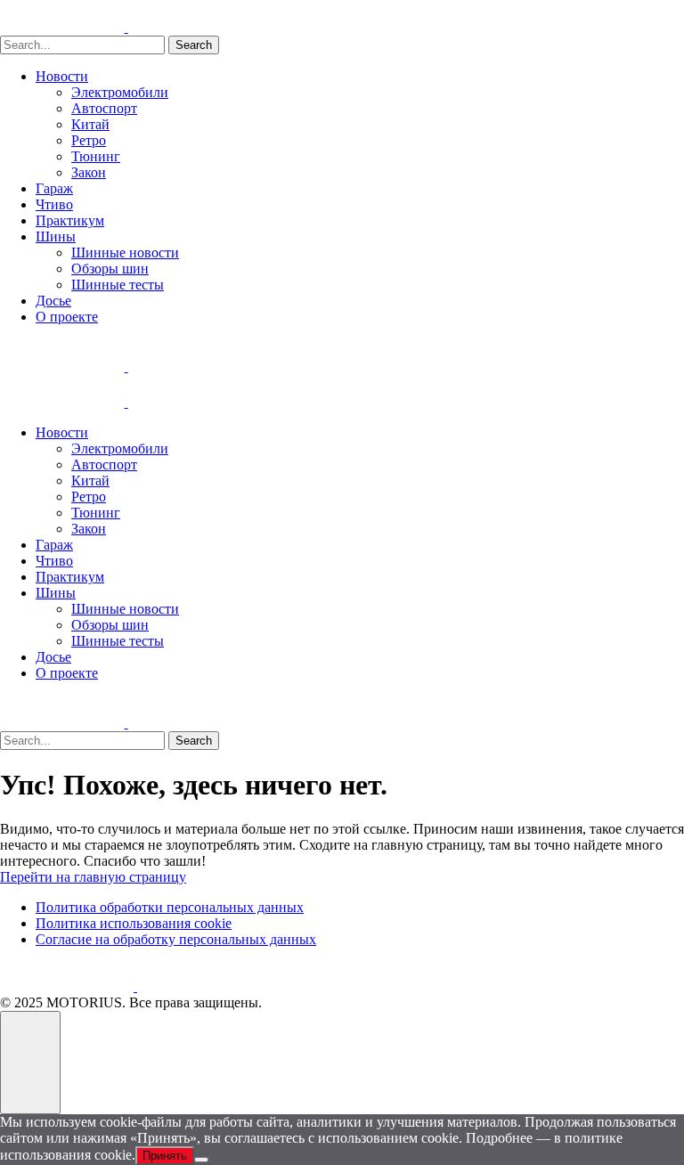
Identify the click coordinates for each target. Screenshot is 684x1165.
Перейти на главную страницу (93, 876)
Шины (56, 236)
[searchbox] (82, 45)
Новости (62, 76)
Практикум (70, 220)
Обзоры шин (110, 268)
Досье (53, 300)
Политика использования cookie (134, 923)
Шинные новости (125, 252)
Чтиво (54, 204)
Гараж (54, 188)
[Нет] (201, 1159)
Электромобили (119, 92)
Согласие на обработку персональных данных (176, 939)
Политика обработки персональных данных (170, 907)
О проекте (67, 316)
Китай (90, 124)
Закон (88, 172)
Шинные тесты (117, 284)
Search (193, 45)
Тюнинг (95, 156)
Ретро (88, 140)
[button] (30, 1062)
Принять (164, 1155)
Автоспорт (104, 108)
